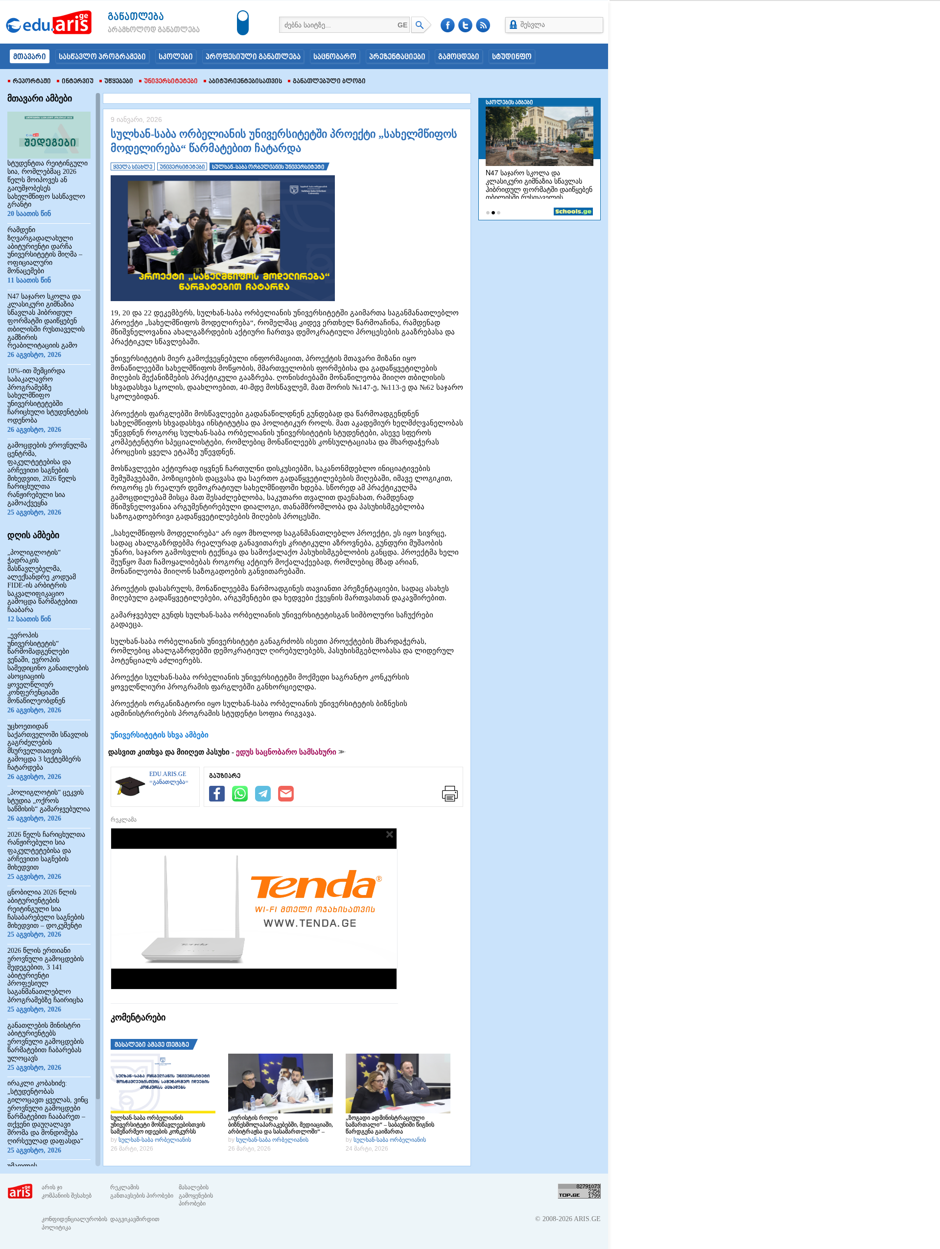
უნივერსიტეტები (171, 81)
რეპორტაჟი (32, 81)
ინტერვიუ (78, 81)
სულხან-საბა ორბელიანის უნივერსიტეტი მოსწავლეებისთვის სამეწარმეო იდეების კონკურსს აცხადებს (158, 1124)
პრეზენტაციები (397, 57)
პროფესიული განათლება (253, 57)
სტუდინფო (512, 57)
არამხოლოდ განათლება (139, 30)
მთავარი (29, 57)
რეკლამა (124, 819)
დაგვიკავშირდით (135, 1219)
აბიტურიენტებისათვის (245, 81)
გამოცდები (458, 57)
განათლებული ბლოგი (329, 81)
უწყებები (118, 81)
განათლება (136, 17)
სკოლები (176, 57)
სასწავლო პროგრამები (102, 57)
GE (402, 25)
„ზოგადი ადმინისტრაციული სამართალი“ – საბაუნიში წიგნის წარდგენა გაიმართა (390, 1124)
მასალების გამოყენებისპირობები (196, 1195)
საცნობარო (334, 57)
